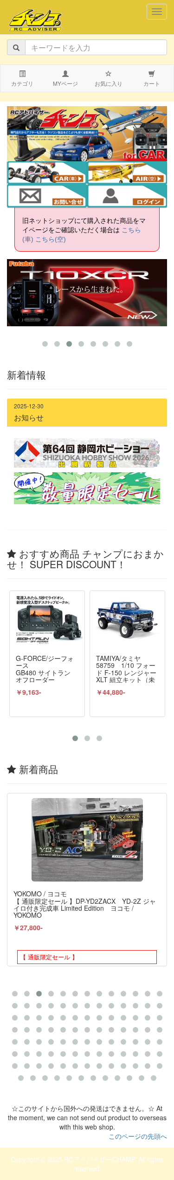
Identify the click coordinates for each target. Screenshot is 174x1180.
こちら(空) (50, 239)
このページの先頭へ (138, 1136)
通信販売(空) (133, 173)
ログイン (127, 197)
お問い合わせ (46, 197)
